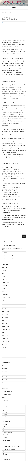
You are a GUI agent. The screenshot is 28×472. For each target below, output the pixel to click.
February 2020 (5, 338)
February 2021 (5, 326)
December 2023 (6, 285)
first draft (6, 422)
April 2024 (4, 279)
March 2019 (5, 350)
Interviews (4, 385)
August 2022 (5, 303)
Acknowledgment (6, 362)
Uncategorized (5, 400)
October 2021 (5, 314)
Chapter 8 (4, 380)
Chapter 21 (5, 374)
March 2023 (5, 294)
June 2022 (4, 306)
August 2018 (5, 356)
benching (4, 408)
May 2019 (4, 347)
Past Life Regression (7, 391)
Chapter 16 (5, 414)
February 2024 (5, 282)
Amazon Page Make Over (8, 245)
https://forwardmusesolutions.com (10, 228)
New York (6, 440)
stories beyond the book (9, 449)
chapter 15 (5, 412)
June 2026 (4, 267)
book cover (5, 410)
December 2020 (6, 329)
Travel (3, 397)
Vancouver (6, 459)
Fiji (2, 382)
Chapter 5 (4, 377)
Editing (5, 417)
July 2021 (4, 320)
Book (3, 365)
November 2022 (6, 297)
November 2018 (6, 353)
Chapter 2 (4, 371)
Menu (14, 7)
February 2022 (5, 312)
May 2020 (4, 332)
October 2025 (5, 270)
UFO (4, 457)
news (5, 437)
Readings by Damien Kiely (8, 258)
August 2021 (5, 317)
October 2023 (5, 288)
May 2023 (4, 291)
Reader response (6, 394)
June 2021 (4, 323)
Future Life (5, 424)
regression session (12, 446)
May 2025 (4, 273)
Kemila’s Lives (5, 253)
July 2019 (4, 344)
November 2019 (6, 341)
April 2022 (4, 309)
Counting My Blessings (9, 19)
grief (4, 428)
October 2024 (5, 276)
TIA (3, 451)
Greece (4, 426)
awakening (5, 406)
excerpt (4, 419)
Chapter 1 (4, 368)
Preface (4, 443)
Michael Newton (6, 434)
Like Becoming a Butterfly (8, 255)
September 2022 (6, 300)
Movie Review (5, 388)
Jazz (3, 430)
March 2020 (5, 335)
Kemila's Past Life (7, 432)
